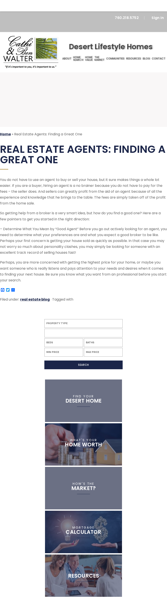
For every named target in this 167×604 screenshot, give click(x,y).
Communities (115, 58)
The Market (99, 58)
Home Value (89, 58)
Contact (158, 58)
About (66, 58)
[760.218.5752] (83, 5)
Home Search (78, 58)
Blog (146, 58)
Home (58, 58)
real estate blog (35, 299)
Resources (133, 58)
